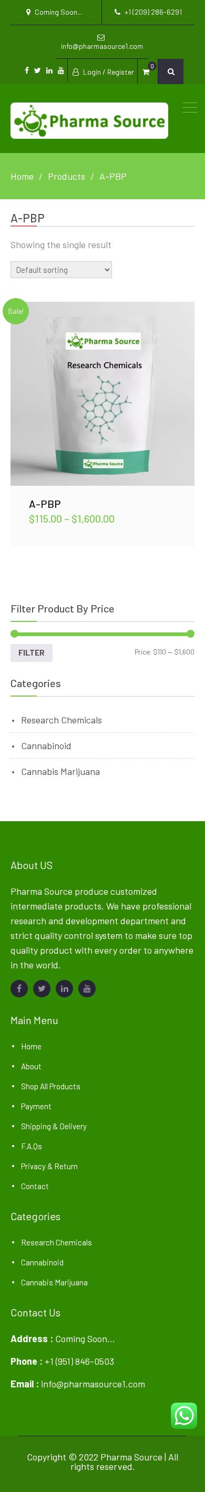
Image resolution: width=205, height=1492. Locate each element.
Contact (35, 1186)
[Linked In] (64, 988)
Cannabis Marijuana (60, 771)
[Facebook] (19, 988)
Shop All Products (50, 1086)
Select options (102, 393)
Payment (36, 1106)
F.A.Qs (31, 1146)
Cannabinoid (46, 745)
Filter (31, 652)
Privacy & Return (49, 1166)
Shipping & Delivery (54, 1126)
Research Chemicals (61, 719)
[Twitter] (41, 988)
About (31, 1066)
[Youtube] (87, 988)
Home (31, 1046)
